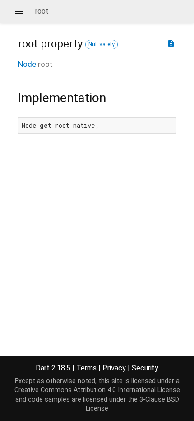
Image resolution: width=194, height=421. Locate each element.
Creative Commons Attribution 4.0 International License (97, 390)
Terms (86, 368)
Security (145, 368)
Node (27, 64)
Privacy (114, 368)
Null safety (101, 44)
